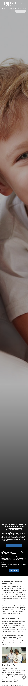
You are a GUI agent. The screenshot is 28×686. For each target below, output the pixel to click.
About (4, 8)
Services (11, 8)
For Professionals (20, 11)
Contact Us (21, 8)
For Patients (5, 11)
